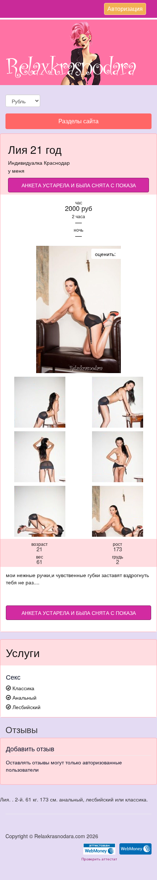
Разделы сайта (78, 122)
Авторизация (125, 9)
